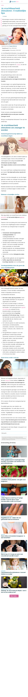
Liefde (2, 5)
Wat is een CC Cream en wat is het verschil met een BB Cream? (12, 555)
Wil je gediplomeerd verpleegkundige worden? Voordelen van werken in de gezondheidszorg (13, 461)
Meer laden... (14, 596)
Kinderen (3, 570)
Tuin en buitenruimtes (6, 478)
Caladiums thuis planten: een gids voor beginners (13, 480)
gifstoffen (3, 217)
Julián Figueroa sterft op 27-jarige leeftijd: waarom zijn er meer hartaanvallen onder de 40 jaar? (12, 499)
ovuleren (18, 64)
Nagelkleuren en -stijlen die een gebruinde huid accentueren (11, 518)
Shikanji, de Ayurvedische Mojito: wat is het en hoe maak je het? (13, 591)
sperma (22, 217)
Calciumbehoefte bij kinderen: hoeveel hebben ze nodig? (13, 573)
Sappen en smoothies (6, 589)
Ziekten (3, 496)
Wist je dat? (4, 552)
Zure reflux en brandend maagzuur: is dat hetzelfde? (13, 536)
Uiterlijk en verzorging (7, 458)
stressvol (7, 380)
